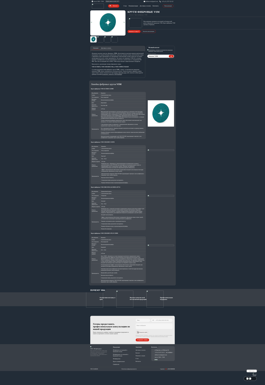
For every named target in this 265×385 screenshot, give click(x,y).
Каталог (131, 15)
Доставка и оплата (145, 6)
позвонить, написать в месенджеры (112, 74)
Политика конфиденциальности (129, 369)
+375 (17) (167, 1)
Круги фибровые (139, 15)
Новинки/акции (133, 6)
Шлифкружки (116, 358)
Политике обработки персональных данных (159, 336)
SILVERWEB (171, 369)
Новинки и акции (140, 355)
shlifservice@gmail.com (152, 1)
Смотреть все (116, 364)
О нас (125, 6)
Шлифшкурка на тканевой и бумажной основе (120, 355)
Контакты (156, 6)
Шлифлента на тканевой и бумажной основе (120, 350)
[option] (107, 23)
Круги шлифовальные (119, 361)
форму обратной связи (120, 72)
